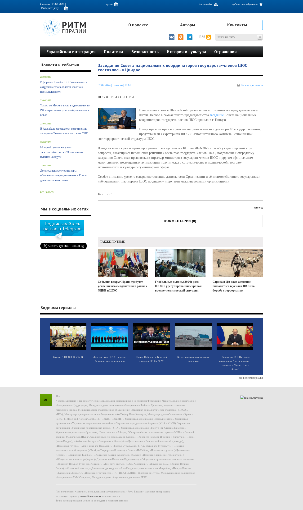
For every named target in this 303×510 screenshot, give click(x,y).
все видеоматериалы (251, 377)
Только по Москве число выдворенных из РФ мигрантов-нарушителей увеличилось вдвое (65, 110)
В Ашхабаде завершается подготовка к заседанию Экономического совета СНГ (64, 131)
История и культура (186, 51)
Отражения (225, 51)
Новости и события (116, 97)
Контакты (237, 24)
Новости (117, 85)
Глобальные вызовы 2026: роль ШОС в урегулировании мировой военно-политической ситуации (178, 286)
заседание (217, 115)
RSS (202, 37)
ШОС (108, 194)
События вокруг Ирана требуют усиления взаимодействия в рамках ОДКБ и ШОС (122, 286)
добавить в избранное (245, 4)
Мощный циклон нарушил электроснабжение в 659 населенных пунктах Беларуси (61, 152)
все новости (47, 192)
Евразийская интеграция (71, 51)
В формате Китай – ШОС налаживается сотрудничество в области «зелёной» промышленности (63, 87)
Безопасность (145, 51)
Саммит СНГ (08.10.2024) (68, 356)
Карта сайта (206, 4)
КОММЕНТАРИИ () (180, 221)
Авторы (187, 24)
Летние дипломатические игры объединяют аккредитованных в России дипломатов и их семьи (63, 175)
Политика (113, 51)
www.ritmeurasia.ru (91, 496)
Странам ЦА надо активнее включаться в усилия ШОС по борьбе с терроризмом (234, 286)
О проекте (138, 24)
